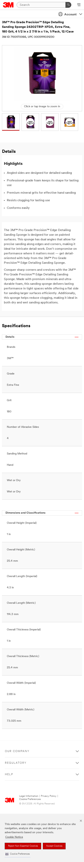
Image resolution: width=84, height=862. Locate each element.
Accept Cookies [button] (54, 846)
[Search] (68, 5)
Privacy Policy (48, 796)
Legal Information (28, 796)
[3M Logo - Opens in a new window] (8, 5)
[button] (17, 854)
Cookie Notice (14, 837)
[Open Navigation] (78, 5)
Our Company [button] (17, 751)
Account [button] (70, 14)
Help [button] (9, 774)
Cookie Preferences (30, 799)
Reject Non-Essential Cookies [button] (23, 846)
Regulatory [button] (16, 763)
